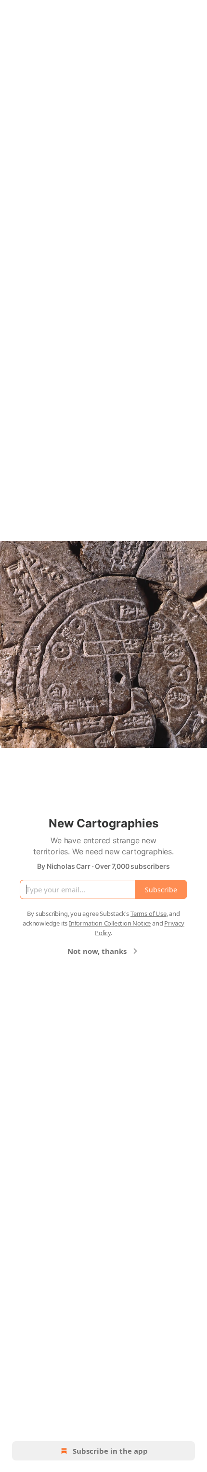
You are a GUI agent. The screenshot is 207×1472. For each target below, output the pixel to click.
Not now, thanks (97, 951)
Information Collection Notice (110, 923)
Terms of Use (148, 913)
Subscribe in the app (110, 1451)
